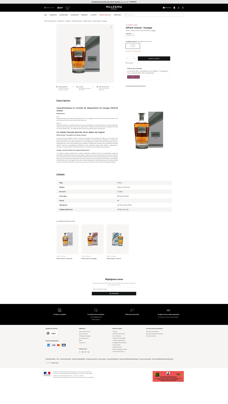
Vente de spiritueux (50, 21)
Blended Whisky (145, 30)
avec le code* (110, 1)
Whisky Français (77, 21)
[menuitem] (45, 15)
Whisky (68, 21)
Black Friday (55, 362)
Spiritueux (61, 21)
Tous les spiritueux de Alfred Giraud (136, 86)
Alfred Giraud (87, 21)
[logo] (114, 7)
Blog (80, 340)
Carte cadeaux (116, 336)
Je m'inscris (114, 293)
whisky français (85, 162)
